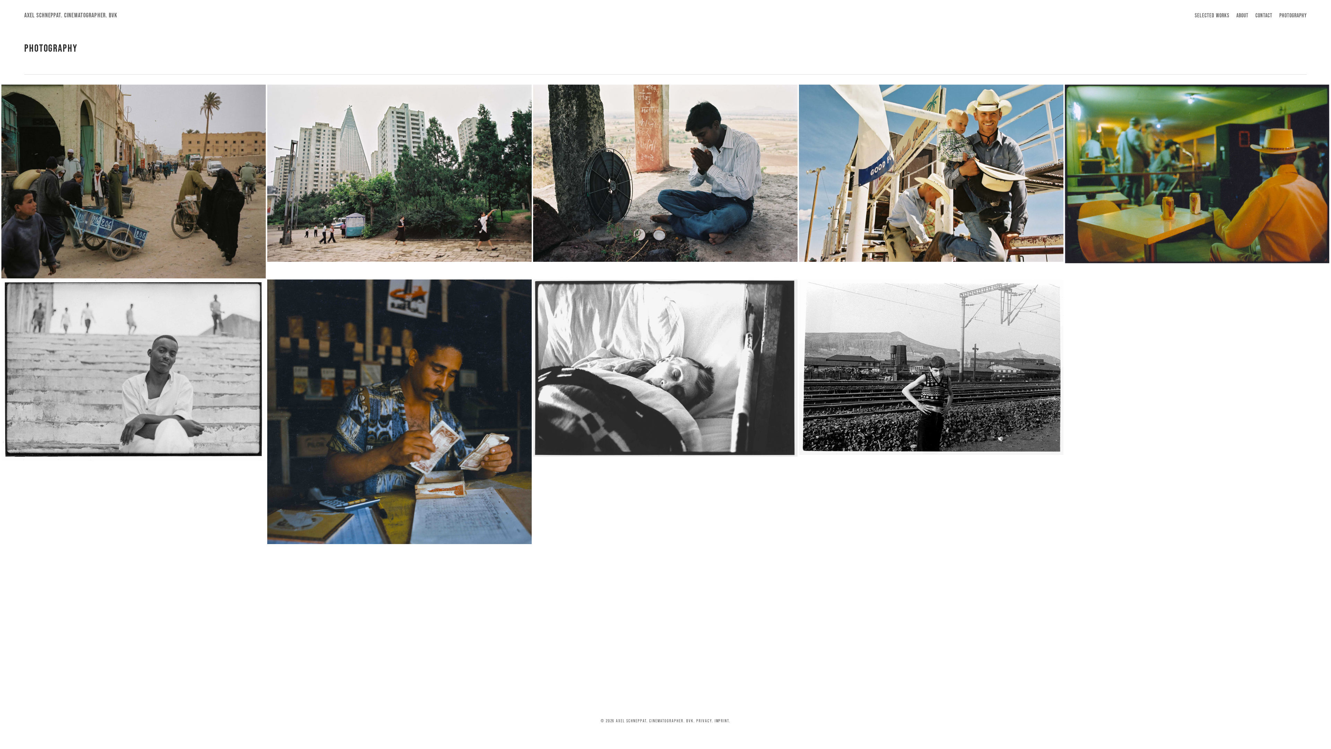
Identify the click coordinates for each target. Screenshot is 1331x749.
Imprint (722, 720)
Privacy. (704, 720)
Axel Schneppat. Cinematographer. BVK (71, 15)
